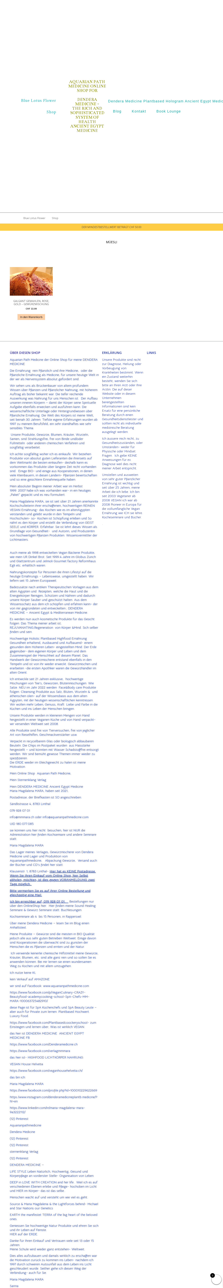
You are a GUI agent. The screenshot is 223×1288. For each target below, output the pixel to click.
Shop (51, 112)
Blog (117, 111)
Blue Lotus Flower (38, 100)
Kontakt (139, 111)
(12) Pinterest (19, 1119)
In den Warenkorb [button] (31, 317)
